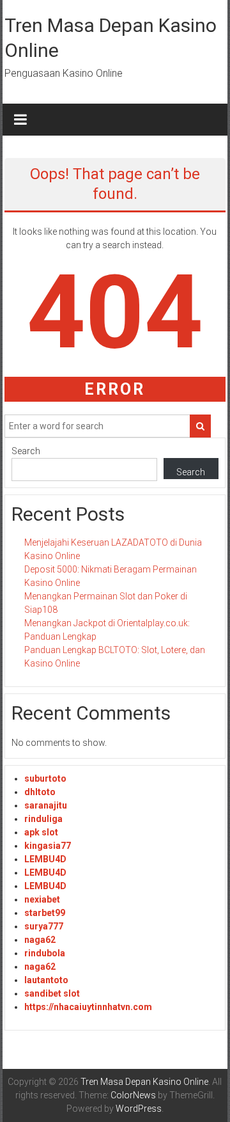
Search (26, 451)
